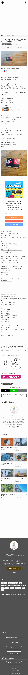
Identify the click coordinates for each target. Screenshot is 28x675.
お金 (13, 44)
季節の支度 (11, 585)
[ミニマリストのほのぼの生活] (2, 2)
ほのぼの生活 (5, 44)
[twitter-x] (10, 427)
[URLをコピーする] (22, 390)
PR (2, 583)
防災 (2, 590)
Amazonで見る (14, 217)
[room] (15, 427)
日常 (9, 44)
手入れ (24, 585)
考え (20, 587)
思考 (21, 585)
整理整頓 (3, 587)
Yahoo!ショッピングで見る (14, 224)
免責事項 (18, 670)
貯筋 (23, 587)
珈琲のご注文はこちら (14, 568)
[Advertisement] (14, 20)
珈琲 (16, 587)
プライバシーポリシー (12, 670)
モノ (16, 44)
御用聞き (16, 585)
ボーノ (14, 415)
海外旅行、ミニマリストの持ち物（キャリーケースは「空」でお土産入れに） (17, 109)
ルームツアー (4, 585)
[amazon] (18, 427)
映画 (8, 587)
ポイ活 (16, 583)
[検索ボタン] (20, 2)
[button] (5, 390)
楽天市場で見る (14, 220)
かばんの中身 (10, 583)
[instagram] (13, 427)
